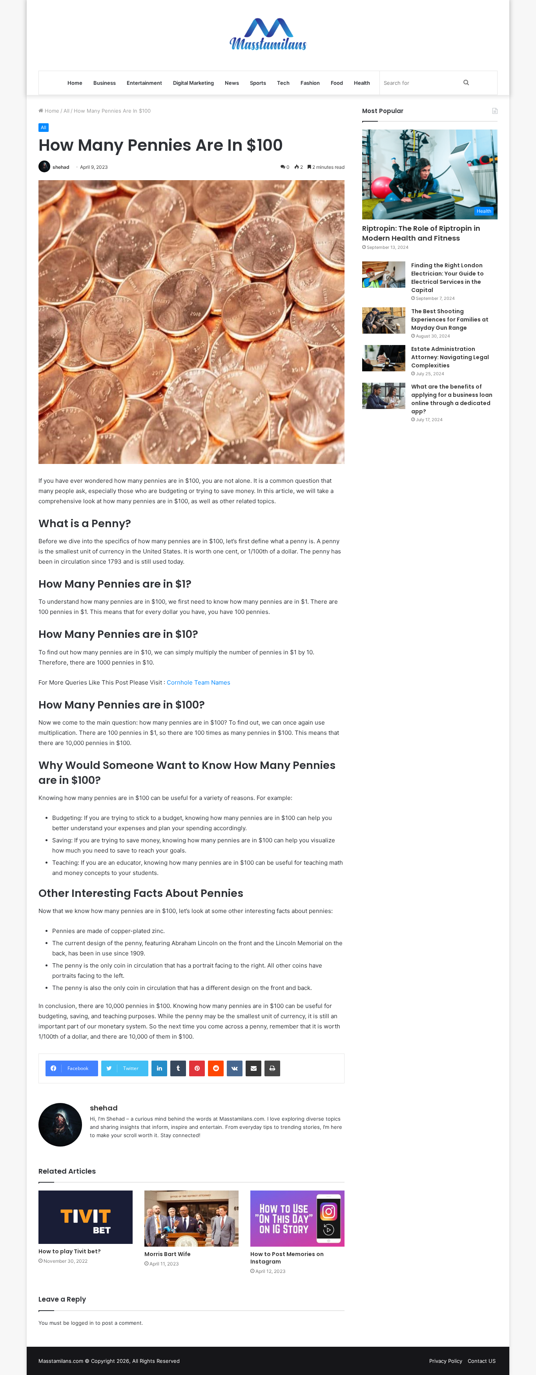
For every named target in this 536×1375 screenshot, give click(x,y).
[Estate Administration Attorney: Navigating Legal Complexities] (383, 358)
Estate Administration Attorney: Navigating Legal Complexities (450, 357)
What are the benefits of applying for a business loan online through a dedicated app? (451, 399)
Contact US (482, 1361)
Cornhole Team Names (198, 682)
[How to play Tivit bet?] (85, 1217)
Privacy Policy (445, 1361)
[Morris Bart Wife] (191, 1219)
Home (74, 83)
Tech (283, 83)
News (232, 83)
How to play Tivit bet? (69, 1251)
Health (362, 83)
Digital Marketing (193, 83)
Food (337, 83)
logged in (82, 1323)
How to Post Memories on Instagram (287, 1257)
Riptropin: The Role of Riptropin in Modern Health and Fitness (421, 233)
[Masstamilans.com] (268, 35)
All (66, 111)
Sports (258, 83)
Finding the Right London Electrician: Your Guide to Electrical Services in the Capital (447, 277)
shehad (61, 167)
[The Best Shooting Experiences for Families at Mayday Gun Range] (383, 320)
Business (104, 83)
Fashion (310, 83)
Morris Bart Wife (167, 1254)
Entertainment (144, 83)
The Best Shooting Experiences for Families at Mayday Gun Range (450, 319)
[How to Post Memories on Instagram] (297, 1219)
